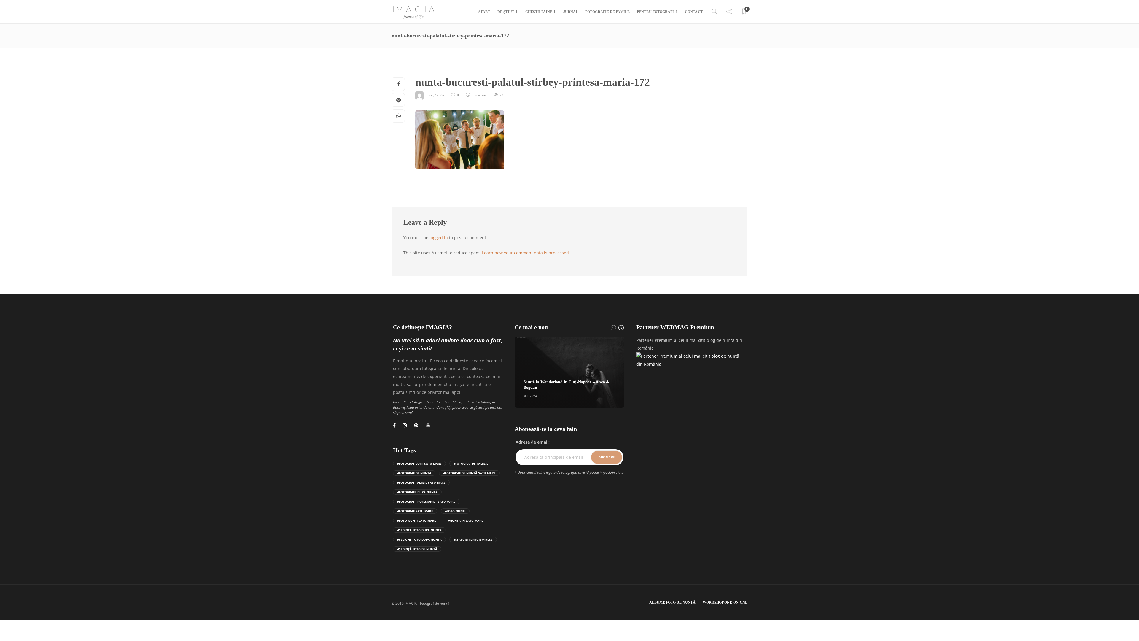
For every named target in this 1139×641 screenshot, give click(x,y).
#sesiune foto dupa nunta (419, 539)
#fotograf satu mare (415, 511)
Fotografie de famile (607, 12)
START (484, 12)
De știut (505, 12)
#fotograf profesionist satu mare (426, 501)
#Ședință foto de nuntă (417, 549)
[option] (569, 372)
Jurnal (570, 12)
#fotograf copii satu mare (419, 463)
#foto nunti (455, 511)
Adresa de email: (533, 442)
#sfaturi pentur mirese (473, 539)
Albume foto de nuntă (672, 602)
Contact (694, 12)
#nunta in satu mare (465, 520)
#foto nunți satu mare (416, 520)
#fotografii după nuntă (417, 492)
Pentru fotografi (655, 12)
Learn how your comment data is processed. (526, 253)
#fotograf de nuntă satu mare (469, 473)
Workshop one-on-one (725, 602)
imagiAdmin (435, 95)
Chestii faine (538, 12)
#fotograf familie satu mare (421, 482)
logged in (438, 237)
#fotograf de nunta (414, 473)
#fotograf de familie (471, 463)
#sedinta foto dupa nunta (419, 530)
